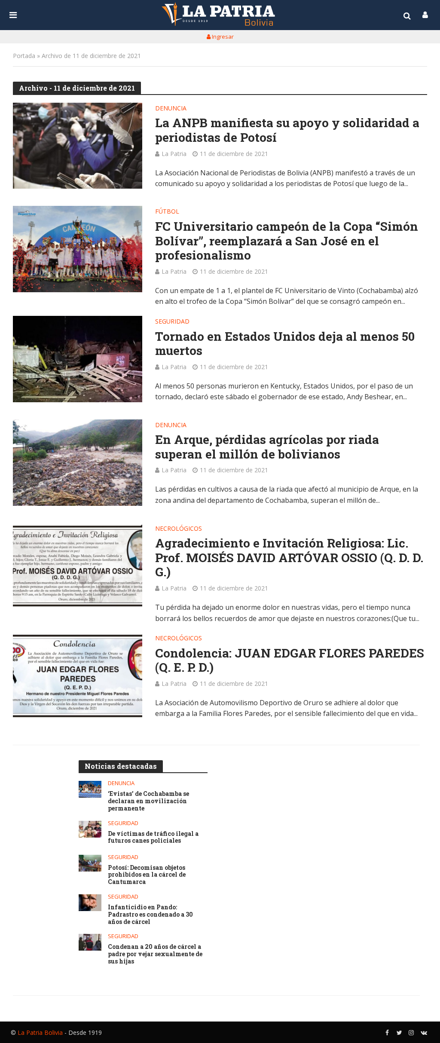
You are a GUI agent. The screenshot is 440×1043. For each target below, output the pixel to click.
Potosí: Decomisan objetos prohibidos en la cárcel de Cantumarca (147, 875)
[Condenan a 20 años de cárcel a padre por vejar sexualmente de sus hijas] (90, 942)
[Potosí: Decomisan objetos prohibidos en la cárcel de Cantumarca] (90, 863)
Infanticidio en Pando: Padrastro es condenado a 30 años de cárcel (150, 914)
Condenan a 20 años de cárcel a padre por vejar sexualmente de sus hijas (155, 954)
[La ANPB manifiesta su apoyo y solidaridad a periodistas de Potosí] (77, 146)
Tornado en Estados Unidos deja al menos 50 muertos (285, 343)
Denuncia (170, 108)
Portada (24, 56)
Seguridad (172, 321)
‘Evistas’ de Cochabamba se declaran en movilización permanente (148, 801)
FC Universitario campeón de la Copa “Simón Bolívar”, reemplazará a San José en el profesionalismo (286, 241)
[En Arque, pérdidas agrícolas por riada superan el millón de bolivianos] (77, 462)
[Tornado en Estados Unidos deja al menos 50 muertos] (77, 359)
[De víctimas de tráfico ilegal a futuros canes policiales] (90, 829)
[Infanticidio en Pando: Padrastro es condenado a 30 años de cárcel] (90, 902)
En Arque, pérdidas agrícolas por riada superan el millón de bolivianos (267, 446)
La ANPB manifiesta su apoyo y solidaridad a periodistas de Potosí (287, 130)
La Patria (174, 154)
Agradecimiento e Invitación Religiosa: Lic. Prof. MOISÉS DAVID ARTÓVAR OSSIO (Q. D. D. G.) (289, 557)
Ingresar (222, 36)
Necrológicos (178, 529)
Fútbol (167, 211)
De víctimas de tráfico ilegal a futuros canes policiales (153, 837)
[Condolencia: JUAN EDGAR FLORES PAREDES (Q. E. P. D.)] (77, 676)
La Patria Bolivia (40, 1032)
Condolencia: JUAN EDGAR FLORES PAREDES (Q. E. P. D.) (289, 660)
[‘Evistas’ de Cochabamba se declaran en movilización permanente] (90, 789)
